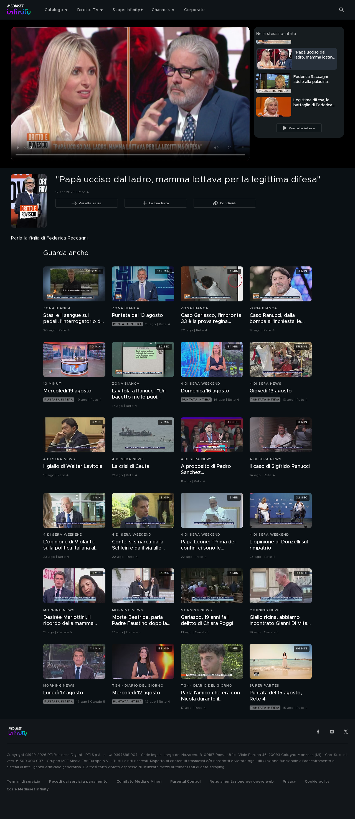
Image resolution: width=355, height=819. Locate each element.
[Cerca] (341, 10)
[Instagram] (331, 731)
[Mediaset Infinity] (19, 10)
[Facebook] (318, 731)
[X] (345, 731)
